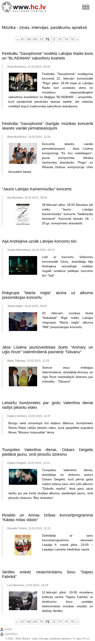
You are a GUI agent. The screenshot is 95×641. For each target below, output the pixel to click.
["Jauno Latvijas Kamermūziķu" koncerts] (22, 224)
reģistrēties (11, 633)
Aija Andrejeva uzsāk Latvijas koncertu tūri (39, 241)
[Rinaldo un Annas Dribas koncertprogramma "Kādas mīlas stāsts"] (22, 554)
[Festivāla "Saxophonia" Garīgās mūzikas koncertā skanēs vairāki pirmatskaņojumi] (23, 163)
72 (53, 39)
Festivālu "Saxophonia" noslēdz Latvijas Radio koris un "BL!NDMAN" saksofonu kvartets (47, 55)
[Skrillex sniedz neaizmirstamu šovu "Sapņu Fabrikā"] (23, 609)
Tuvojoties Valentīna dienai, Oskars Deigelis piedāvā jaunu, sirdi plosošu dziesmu (47, 452)
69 (35, 39)
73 (60, 39)
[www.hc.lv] (24, 6)
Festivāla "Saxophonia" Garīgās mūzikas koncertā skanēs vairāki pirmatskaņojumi (47, 125)
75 (72, 39)
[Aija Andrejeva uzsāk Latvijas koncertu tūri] (23, 274)
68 (29, 39)
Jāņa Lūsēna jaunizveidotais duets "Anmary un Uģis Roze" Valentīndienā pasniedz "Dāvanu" (47, 349)
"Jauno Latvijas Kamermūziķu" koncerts (37, 189)
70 (41, 39)
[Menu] (86, 7)
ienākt (8, 629)
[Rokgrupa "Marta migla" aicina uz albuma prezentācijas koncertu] (23, 330)
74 (66, 39)
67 (23, 39)
